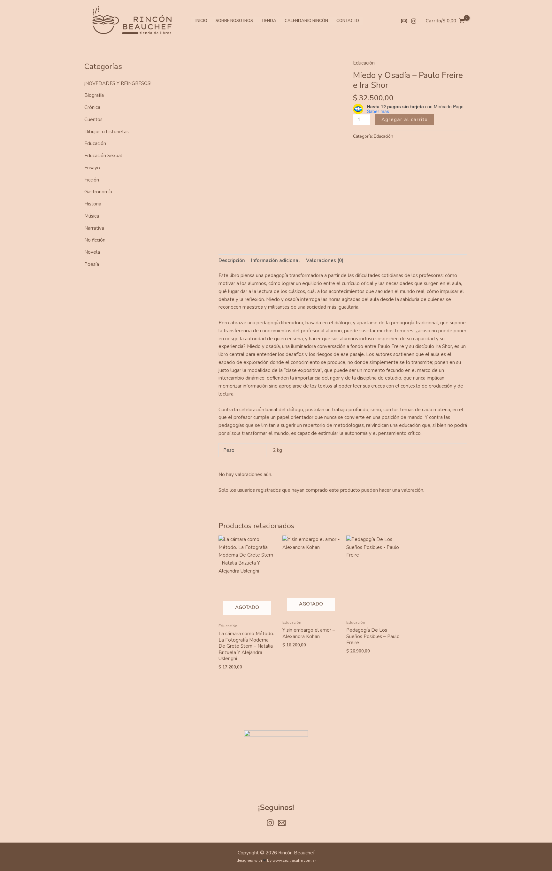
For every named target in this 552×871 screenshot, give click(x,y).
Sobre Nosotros (234, 21)
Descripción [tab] (231, 260)
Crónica (92, 107)
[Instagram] (414, 21)
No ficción (94, 240)
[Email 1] (404, 21)
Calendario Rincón (306, 21)
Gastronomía (98, 192)
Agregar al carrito (404, 119)
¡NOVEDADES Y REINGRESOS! (117, 83)
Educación (95, 143)
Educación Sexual (103, 155)
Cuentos (93, 119)
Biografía (94, 95)
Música (91, 216)
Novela (92, 252)
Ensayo (92, 168)
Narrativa (94, 228)
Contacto (347, 21)
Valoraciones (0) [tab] (324, 260)
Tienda (268, 21)
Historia (92, 204)
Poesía (91, 264)
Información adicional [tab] (275, 260)
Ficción (91, 180)
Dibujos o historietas (106, 131)
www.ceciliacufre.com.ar (294, 860)
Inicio (201, 21)
